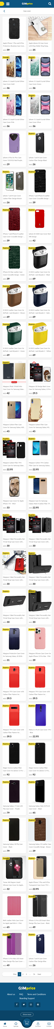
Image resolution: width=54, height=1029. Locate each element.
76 (34, 974)
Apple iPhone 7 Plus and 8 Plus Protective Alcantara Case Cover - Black (14, 45)
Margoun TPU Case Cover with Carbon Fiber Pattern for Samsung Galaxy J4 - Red (13, 694)
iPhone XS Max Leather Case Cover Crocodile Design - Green (14, 273)
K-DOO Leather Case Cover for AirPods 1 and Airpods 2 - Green (14, 350)
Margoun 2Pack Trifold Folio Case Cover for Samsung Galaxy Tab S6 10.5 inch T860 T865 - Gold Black (13, 388)
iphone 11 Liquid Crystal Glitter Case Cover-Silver (39, 121)
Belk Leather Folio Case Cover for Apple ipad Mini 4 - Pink (13, 922)
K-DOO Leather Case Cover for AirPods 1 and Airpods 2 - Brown (14, 311)
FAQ (21, 994)
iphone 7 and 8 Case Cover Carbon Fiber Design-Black (38, 159)
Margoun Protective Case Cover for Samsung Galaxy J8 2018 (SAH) (14, 655)
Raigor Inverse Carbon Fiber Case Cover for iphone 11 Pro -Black (13, 770)
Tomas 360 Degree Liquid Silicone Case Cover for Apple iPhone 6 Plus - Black (13, 884)
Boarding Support (27, 999)
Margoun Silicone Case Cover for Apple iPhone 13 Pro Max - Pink (40, 655)
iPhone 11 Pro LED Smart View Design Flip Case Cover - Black (39, 922)
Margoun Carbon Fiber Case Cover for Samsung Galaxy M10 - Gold (40, 427)
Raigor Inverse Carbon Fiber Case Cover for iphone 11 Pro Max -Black (39, 770)
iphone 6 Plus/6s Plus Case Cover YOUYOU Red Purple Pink (12, 160)
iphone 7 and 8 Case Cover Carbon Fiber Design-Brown (12, 197)
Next (39, 974)
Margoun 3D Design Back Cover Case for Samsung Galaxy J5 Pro (40, 388)
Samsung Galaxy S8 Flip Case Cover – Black (13, 845)
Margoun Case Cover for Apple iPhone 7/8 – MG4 (13, 502)
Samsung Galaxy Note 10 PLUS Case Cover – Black (39, 807)
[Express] (14, 66)
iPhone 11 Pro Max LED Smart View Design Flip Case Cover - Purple (13, 961)
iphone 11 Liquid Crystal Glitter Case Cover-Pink (13, 121)
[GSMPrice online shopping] (28, 3)
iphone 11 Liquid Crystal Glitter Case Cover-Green (39, 83)
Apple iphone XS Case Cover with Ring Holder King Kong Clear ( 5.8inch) (38, 45)
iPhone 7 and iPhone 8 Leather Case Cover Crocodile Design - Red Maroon (13, 236)
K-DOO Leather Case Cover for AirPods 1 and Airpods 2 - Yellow (40, 350)
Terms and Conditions (36, 994)
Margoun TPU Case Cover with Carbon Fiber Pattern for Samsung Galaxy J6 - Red (39, 694)
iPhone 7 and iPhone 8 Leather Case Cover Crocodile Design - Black (39, 198)
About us (11, 994)
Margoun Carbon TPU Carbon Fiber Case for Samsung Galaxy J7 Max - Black (39, 465)
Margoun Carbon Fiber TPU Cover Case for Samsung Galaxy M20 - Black (13, 465)
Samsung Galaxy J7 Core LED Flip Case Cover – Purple (13, 807)
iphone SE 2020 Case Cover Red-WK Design (40, 235)
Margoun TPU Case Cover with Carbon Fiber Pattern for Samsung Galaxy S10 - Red (13, 732)
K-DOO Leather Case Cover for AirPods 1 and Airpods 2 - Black (39, 273)
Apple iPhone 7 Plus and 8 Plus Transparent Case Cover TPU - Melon (39, 884)
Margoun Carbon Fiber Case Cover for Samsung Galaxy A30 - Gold (14, 427)
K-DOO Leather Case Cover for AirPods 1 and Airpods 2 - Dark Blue (39, 312)
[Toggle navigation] (7, 4)
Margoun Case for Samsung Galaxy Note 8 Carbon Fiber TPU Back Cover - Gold (40, 503)
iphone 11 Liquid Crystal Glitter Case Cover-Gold (13, 83)
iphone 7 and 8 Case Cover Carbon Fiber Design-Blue (38, 960)
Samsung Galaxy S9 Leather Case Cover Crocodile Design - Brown (40, 845)
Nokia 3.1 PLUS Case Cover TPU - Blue (40, 731)
